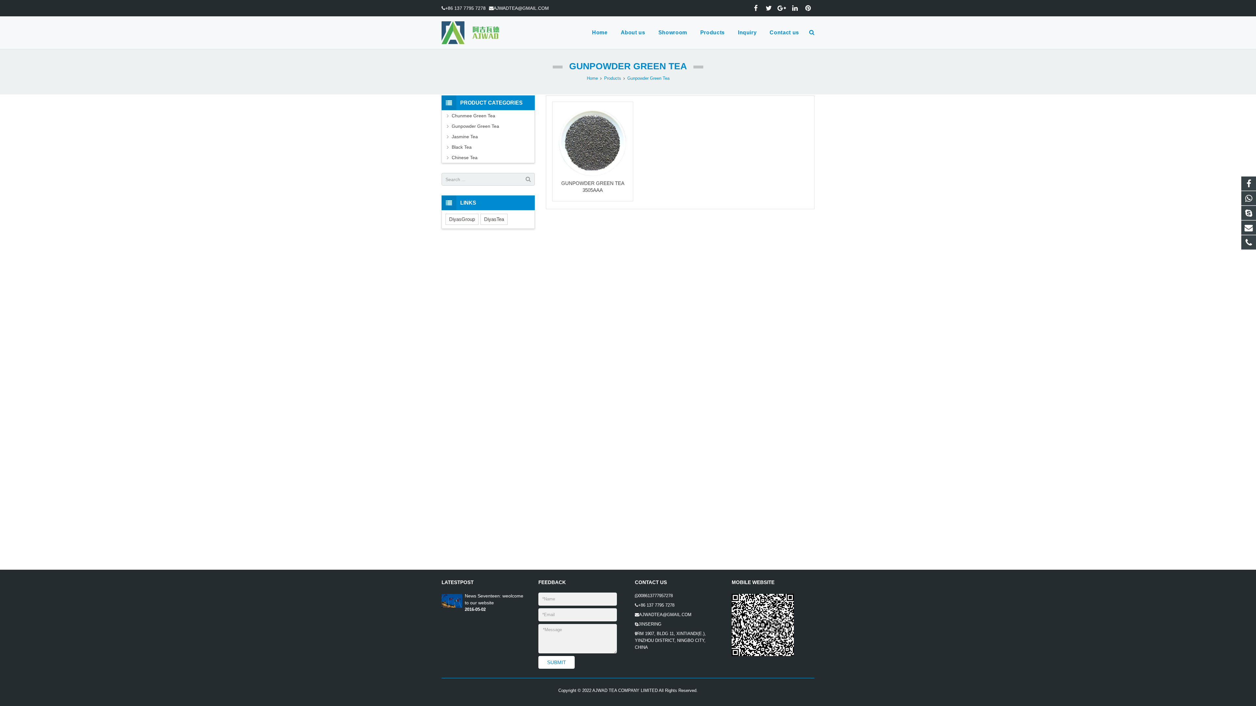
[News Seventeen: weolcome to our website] (452, 606)
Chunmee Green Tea (473, 115)
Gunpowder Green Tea (628, 66)
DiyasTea (494, 219)
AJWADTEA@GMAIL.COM (521, 8)
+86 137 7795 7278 (465, 8)
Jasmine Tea (465, 136)
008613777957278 (655, 596)
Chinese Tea (465, 157)
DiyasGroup (462, 219)
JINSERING (649, 624)
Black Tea (462, 147)
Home (592, 78)
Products (612, 78)
